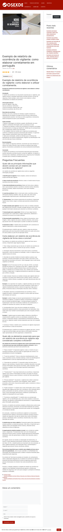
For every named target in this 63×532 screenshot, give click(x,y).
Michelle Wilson (50, 71)
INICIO (25, 3)
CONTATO (43, 6)
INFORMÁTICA (27, 6)
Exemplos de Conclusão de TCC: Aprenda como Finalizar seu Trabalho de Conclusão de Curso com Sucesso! (53, 44)
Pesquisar (49, 14)
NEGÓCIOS (49, 3)
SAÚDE (42, 3)
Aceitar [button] (58, 529)
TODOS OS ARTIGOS (34, 3)
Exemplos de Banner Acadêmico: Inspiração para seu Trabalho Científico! (53, 51)
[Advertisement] (21, 45)
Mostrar (10, 76)
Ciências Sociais (7, 474)
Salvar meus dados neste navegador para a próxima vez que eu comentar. (19, 517)
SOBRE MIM (35, 6)
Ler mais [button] (49, 529)
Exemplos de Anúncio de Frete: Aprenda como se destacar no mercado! (53, 56)
